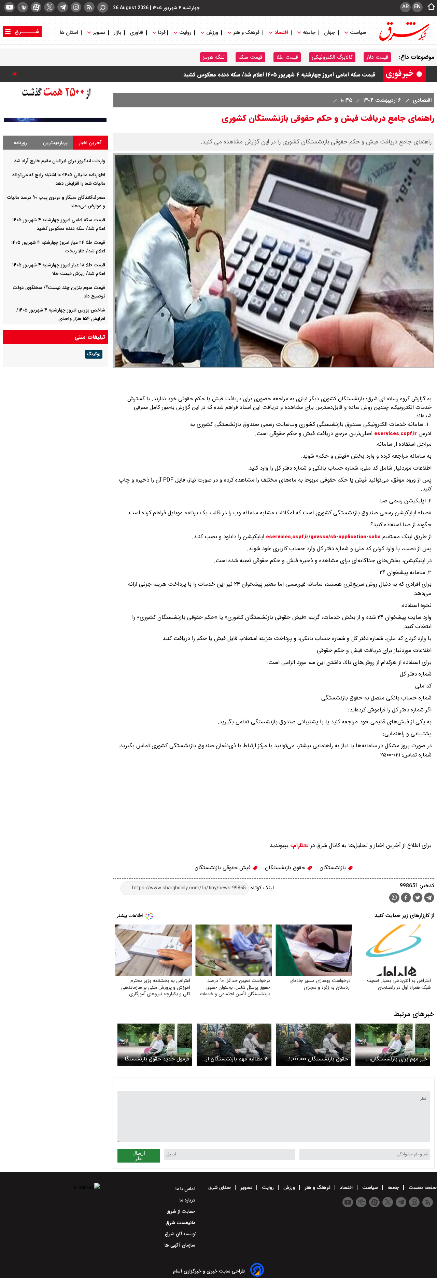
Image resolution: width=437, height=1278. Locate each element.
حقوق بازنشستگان (286, 867)
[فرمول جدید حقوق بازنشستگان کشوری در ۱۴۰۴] (154, 1045)
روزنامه (20, 143)
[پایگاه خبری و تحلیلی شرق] (403, 40)
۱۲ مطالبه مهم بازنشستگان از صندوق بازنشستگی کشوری (237, 1059)
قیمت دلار (377, 57)
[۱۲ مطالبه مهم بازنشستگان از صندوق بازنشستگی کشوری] (234, 1045)
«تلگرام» (298, 846)
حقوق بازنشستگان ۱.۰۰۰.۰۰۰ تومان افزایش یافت (318, 1059)
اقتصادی (421, 100)
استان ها (69, 33)
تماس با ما (186, 1189)
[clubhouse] (22, 7)
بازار (117, 33)
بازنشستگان (334, 867)
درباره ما (188, 1200)
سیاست (358, 33)
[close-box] (16, 74)
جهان (329, 33)
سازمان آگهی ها (181, 1245)
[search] (102, 7)
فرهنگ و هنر (246, 33)
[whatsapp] (394, 898)
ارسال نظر (138, 1155)
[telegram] (62, 7)
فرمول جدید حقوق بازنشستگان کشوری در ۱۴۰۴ (155, 1059)
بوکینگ (93, 354)
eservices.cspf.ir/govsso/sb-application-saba (323, 537)
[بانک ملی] (55, 120)
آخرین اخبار (90, 143)
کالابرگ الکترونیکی (332, 57)
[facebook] (406, 898)
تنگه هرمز (214, 57)
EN (417, 7)
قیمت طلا (287, 57)
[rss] (89, 7)
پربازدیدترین (55, 143)
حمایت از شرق (182, 1211)
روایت (185, 33)
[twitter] (49, 7)
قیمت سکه (250, 57)
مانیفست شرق (181, 1222)
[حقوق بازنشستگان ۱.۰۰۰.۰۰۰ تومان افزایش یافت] (313, 1045)
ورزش (212, 33)
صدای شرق (220, 1187)
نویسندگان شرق (181, 1234)
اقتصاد (281, 33)
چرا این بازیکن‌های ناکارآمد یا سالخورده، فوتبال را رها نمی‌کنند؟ (302, 67)
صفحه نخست (422, 1187)
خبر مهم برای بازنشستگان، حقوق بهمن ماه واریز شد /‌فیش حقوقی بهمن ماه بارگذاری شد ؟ (393, 1059)
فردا (161, 33)
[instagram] (76, 7)
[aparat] (36, 7)
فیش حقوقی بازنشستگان (223, 867)
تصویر (99, 33)
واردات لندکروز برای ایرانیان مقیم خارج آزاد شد (59, 161)
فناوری (136, 33)
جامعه (309, 33)
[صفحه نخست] (429, 7)
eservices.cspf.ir (395, 434)
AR (405, 7)
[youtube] (9, 7)
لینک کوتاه (261, 888)
